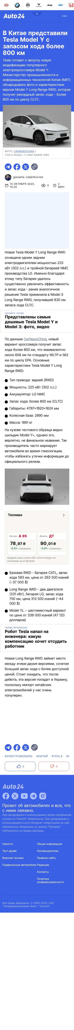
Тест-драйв (9, 851)
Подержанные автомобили (19, 865)
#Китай (42, 756)
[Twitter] (15, 796)
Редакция (43, 865)
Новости (7, 844)
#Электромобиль (19, 756)
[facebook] (16, 166)
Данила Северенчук (28, 177)
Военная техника (13, 858)
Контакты (43, 872)
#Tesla (57, 756)
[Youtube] (24, 796)
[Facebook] (5, 796)
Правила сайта (46, 858)
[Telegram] (33, 796)
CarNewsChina (35, 339)
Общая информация (49, 844)
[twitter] (25, 166)
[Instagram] (42, 796)
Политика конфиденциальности (50, 880)
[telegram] (8, 166)
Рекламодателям (47, 851)
